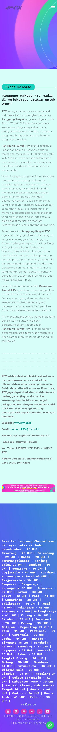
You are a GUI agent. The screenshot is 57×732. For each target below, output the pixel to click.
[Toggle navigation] (53, 7)
